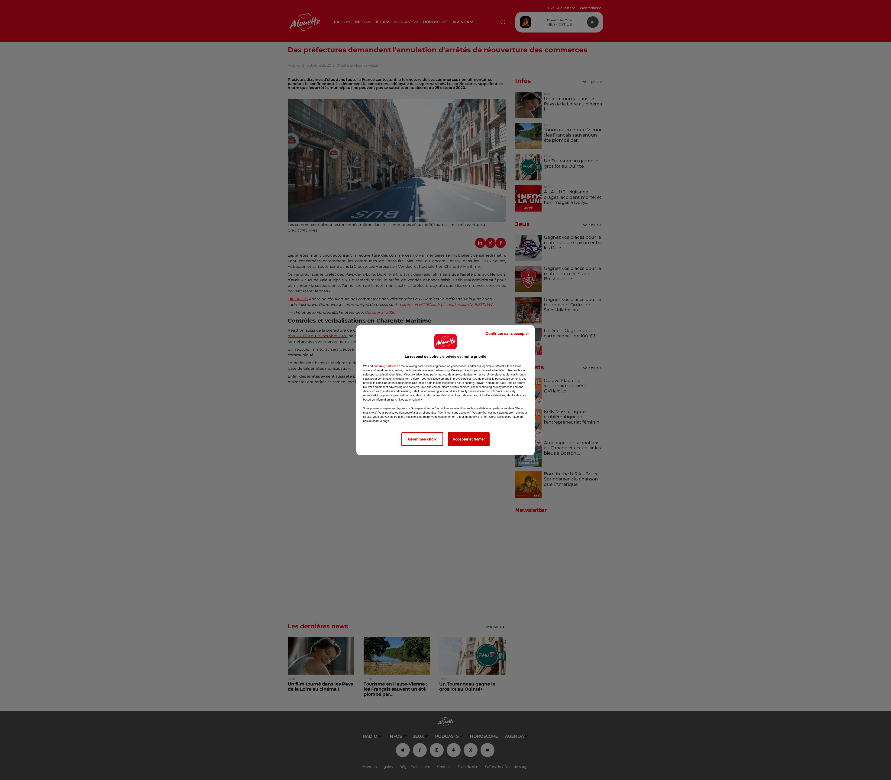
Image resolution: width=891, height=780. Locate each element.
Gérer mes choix (422, 439)
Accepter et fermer (468, 439)
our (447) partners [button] (385, 366)
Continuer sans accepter (507, 333)
